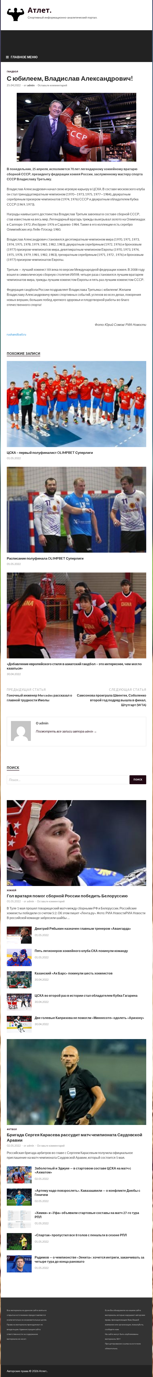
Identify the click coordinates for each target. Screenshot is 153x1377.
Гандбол (12, 71)
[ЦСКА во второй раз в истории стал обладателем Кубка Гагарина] (19, 1009)
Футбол (12, 1129)
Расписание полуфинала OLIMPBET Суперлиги (45, 558)
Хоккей (11, 890)
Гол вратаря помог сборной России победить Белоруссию (67, 895)
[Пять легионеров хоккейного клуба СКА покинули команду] (19, 965)
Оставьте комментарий (52, 85)
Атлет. (40, 10)
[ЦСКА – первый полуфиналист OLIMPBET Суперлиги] (76, 448)
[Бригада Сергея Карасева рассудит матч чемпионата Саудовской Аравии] (76, 1126)
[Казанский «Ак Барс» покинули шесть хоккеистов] (19, 987)
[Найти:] (76, 779)
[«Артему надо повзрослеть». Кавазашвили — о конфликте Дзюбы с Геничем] (19, 1204)
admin (31, 85)
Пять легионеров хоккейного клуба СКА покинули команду (81, 951)
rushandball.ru (16, 334)
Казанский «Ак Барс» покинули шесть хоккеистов (74, 973)
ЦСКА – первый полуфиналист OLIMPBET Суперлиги (50, 452)
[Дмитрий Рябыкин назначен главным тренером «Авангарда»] (19, 942)
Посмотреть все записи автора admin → (66, 731)
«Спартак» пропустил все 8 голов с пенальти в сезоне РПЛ (81, 1235)
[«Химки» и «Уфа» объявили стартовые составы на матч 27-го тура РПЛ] (19, 1227)
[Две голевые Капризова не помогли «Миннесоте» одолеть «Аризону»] (19, 1031)
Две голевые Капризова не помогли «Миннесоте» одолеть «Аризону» (89, 1018)
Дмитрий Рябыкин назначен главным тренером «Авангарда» (83, 928)
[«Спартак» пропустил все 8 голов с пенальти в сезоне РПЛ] (19, 1249)
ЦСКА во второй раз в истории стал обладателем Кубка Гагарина (86, 995)
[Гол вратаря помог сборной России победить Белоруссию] (76, 887)
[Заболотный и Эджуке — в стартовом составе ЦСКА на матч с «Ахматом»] (19, 1182)
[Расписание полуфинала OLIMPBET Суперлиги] (76, 554)
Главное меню (24, 57)
